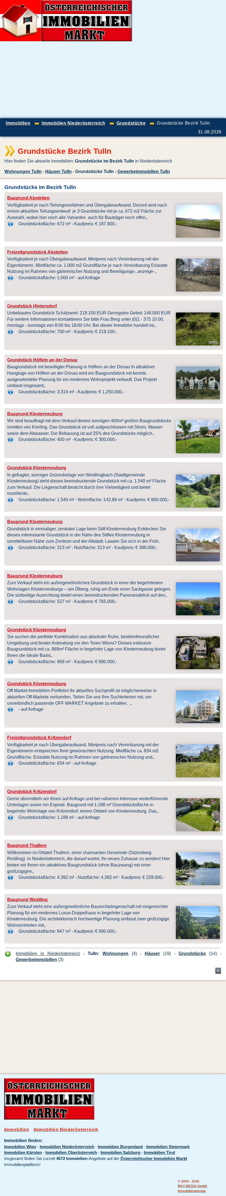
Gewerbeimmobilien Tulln (143, 171)
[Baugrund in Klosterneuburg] (198, 451)
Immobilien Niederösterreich (66, 1129)
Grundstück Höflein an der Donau (42, 360)
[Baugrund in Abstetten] (198, 236)
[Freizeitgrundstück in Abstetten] (198, 289)
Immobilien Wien (20, 1147)
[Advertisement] (161, 79)
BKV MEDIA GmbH (192, 1186)
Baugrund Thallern (27, 845)
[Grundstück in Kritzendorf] (198, 829)
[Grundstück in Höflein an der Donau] (198, 397)
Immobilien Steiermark (168, 1147)
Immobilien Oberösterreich (71, 1152)
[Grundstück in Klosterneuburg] (198, 505)
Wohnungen (115, 953)
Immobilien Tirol (159, 1152)
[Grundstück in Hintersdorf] (198, 343)
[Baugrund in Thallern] (198, 883)
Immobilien (16, 1129)
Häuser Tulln (58, 171)
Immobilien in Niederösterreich (48, 953)
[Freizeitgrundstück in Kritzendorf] (198, 775)
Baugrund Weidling (27, 899)
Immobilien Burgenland (120, 1147)
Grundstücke (192, 953)
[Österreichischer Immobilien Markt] (49, 1118)
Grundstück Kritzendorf (32, 791)
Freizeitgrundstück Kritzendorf (39, 737)
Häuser (152, 953)
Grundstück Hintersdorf (32, 306)
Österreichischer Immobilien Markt (153, 1158)
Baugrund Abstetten (28, 198)
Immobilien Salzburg (120, 1152)
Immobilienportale (192, 1191)
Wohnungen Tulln (23, 171)
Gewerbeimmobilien (36, 959)
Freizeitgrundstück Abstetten (37, 252)
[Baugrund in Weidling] (198, 937)
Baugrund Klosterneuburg (35, 414)
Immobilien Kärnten (23, 1152)
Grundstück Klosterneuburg (36, 467)
